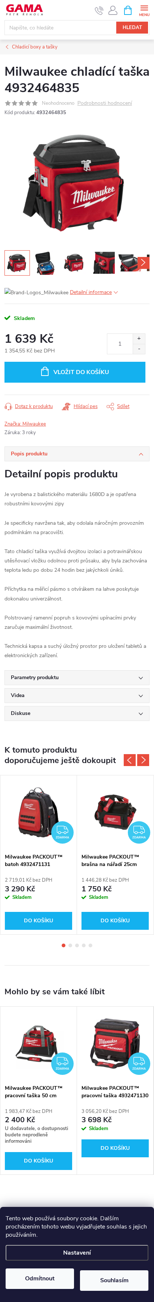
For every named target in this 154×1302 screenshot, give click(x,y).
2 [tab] (70, 945)
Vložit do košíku (81, 372)
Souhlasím (114, 1280)
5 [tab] (90, 945)
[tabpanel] (38, 854)
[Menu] (144, 10)
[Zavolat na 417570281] (99, 10)
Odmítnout (40, 1278)
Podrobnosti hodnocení (104, 103)
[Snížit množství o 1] (139, 349)
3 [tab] (77, 945)
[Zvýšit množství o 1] (139, 339)
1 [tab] (63, 945)
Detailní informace (91, 292)
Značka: (25, 424)
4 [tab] (84, 945)
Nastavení (77, 1253)
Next (143, 760)
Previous (130, 760)
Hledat (132, 27)
